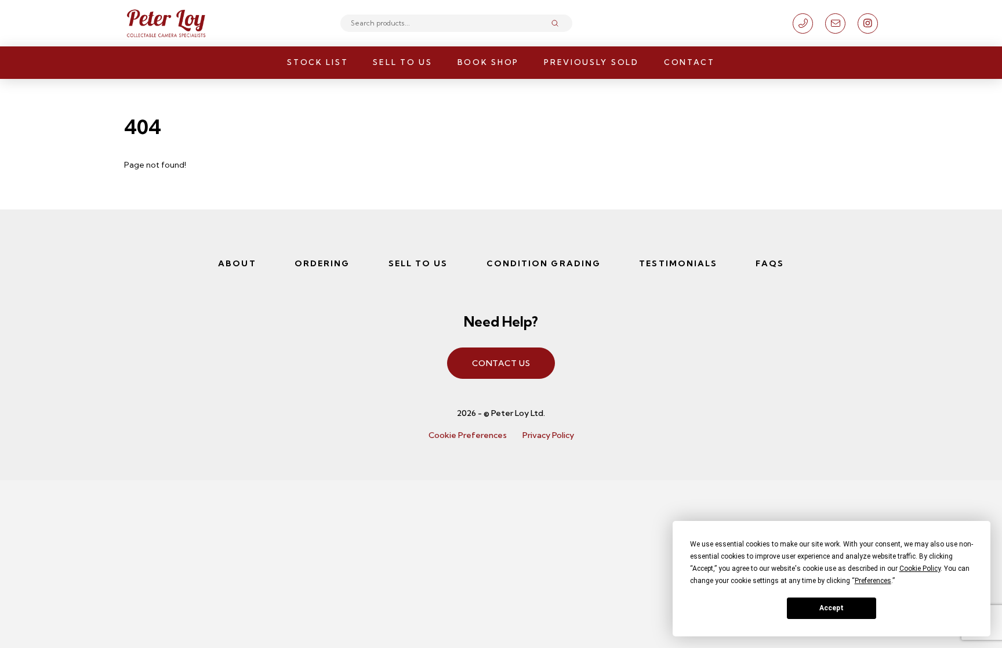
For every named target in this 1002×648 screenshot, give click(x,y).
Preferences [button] (873, 581)
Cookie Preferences (468, 435)
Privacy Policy (548, 435)
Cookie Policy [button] (920, 568)
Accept (831, 608)
